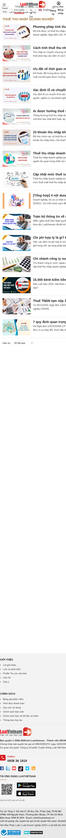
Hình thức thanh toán (14, 703)
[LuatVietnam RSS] (33, 768)
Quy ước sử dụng (12, 707)
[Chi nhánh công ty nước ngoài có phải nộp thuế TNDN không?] (17, 264)
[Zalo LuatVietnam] (8, 768)
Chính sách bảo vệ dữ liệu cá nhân (20, 716)
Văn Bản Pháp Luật (10, 825)
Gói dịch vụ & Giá (31, 10)
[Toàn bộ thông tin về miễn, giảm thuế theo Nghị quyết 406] (17, 222)
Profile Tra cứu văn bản (15, 673)
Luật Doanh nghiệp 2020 (34, 825)
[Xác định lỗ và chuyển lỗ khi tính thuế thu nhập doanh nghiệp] (17, 95)
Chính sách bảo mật (13, 711)
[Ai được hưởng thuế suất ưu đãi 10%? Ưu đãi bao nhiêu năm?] (17, 116)
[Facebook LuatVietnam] (2, 768)
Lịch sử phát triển (12, 669)
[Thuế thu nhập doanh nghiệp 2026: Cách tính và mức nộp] (17, 159)
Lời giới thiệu (9, 665)
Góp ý (6, 681)
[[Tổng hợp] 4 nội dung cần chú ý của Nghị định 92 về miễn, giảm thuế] (17, 201)
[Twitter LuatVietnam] (27, 768)
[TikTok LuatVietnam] (20, 768)
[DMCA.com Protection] (33, 833)
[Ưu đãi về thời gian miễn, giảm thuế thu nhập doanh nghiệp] (17, 74)
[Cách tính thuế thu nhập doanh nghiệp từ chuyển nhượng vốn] (17, 53)
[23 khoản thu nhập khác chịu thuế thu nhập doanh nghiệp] (17, 138)
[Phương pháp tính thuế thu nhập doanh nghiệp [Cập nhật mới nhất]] (17, 32)
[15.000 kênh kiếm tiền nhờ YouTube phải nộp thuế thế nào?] (17, 285)
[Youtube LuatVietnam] (14, 768)
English (45, 10)
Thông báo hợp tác (12, 720)
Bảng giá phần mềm (13, 699)
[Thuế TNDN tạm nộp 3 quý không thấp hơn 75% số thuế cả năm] (17, 306)
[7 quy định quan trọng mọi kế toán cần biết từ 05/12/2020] (17, 327)
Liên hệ (7, 677)
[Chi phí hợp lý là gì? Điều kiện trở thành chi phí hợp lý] (17, 243)
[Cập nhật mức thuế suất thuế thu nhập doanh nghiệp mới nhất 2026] (17, 180)
